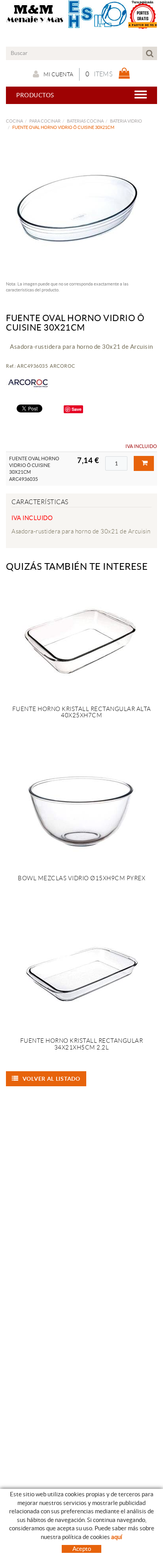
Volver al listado (51, 1079)
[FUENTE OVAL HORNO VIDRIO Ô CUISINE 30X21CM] (78, 208)
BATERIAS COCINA (85, 121)
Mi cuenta (58, 74)
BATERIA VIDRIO (126, 121)
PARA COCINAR (45, 121)
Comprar (144, 463)
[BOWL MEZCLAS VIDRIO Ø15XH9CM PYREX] (81, 810)
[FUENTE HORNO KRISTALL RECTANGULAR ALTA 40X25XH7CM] (81, 640)
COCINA (14, 121)
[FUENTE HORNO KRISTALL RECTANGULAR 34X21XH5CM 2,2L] (81, 972)
